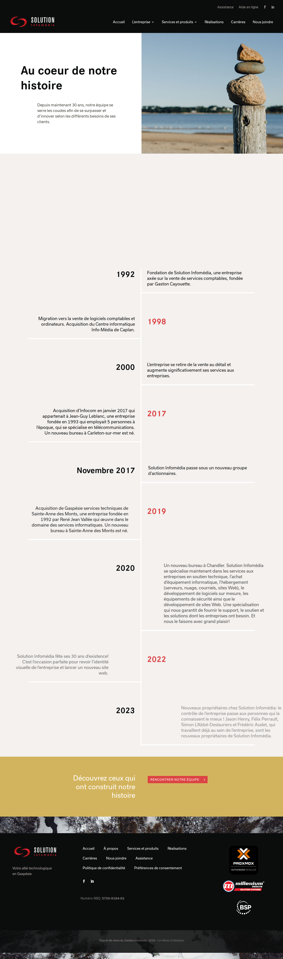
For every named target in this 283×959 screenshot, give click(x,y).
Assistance (225, 7)
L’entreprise (141, 22)
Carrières (238, 22)
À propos (111, 848)
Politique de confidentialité (104, 868)
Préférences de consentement (158, 868)
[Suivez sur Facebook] (84, 881)
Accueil (119, 22)
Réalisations (214, 22)
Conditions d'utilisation (170, 940)
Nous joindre (263, 22)
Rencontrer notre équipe (174, 779)
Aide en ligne (248, 7)
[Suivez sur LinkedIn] (92, 881)
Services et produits (177, 22)
